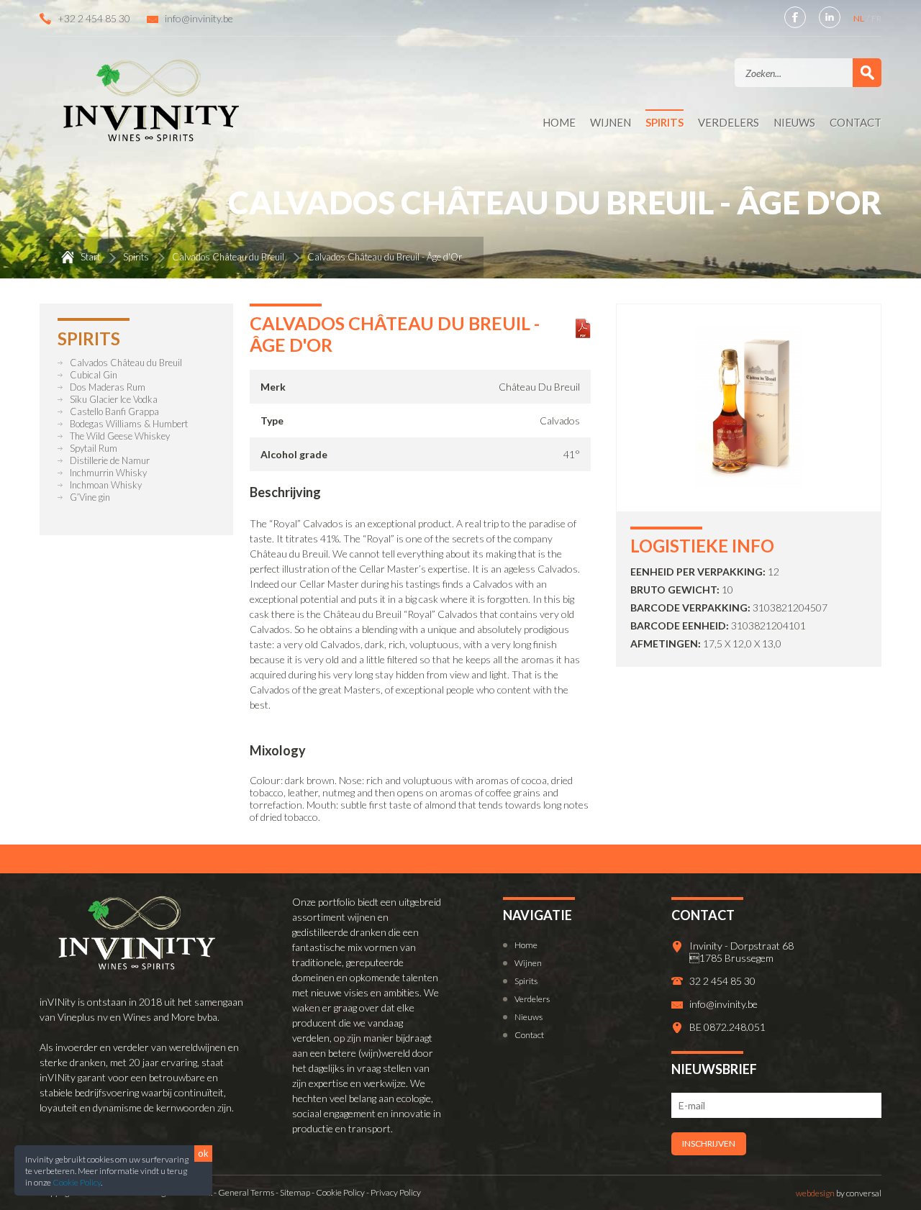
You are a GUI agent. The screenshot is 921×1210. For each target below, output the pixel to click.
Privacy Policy (396, 1192)
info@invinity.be (199, 18)
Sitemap (295, 1192)
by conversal (838, 1193)
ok (203, 1153)
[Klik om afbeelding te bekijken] (749, 484)
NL (859, 18)
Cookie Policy (77, 1182)
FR (876, 18)
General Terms (246, 1192)
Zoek (867, 72)
